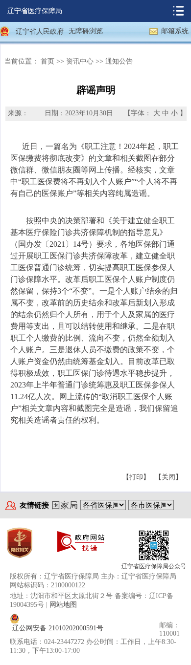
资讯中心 (80, 61)
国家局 (64, 505)
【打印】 (136, 477)
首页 (47, 61)
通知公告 (119, 61)
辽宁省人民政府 (40, 31)
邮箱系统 (175, 31)
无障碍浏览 (86, 31)
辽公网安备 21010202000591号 (57, 628)
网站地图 (63, 604)
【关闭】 (168, 477)
